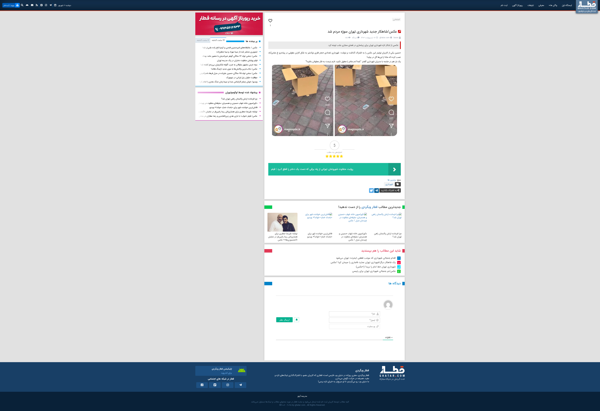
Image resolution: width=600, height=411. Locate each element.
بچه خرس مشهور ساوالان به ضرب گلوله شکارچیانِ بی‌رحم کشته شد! (228, 64)
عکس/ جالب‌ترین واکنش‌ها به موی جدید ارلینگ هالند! (234, 69)
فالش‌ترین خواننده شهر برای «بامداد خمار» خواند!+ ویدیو (319, 235)
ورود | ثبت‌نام (9, 5)
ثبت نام (504, 5)
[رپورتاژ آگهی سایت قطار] (229, 24)
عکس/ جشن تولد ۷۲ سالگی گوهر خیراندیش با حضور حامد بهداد (229, 56)
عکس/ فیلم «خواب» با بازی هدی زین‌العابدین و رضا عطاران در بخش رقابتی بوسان (222, 116)
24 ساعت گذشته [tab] (218, 40)
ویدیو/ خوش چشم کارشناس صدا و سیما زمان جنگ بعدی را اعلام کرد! (228, 81)
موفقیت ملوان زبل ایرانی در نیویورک (241, 77)
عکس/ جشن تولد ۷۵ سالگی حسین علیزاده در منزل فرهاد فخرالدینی (228, 73)
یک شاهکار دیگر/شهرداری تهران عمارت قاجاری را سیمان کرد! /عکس (363, 262)
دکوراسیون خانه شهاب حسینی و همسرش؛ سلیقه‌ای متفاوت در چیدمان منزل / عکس (353, 237)
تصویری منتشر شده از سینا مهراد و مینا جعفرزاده (237, 52)
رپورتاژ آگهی (517, 5)
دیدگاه (354, 37)
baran (396, 37)
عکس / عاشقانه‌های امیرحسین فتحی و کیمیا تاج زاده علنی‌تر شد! (229, 47)
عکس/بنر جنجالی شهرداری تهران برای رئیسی (374, 271)
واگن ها (553, 5)
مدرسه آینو (302, 396)
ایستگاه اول (567, 5)
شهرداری (389, 184)
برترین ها (392, 180)
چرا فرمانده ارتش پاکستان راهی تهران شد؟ (388, 235)
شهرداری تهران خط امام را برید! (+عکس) (376, 267)
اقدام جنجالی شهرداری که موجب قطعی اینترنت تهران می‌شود (366, 258)
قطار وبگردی (369, 207)
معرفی (541, 5)
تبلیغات (531, 5)
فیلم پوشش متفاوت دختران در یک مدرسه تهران (237, 60)
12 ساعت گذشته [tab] (203, 40)
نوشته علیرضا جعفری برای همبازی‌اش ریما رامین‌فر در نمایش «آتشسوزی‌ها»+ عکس (283, 237)
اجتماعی (396, 19)
